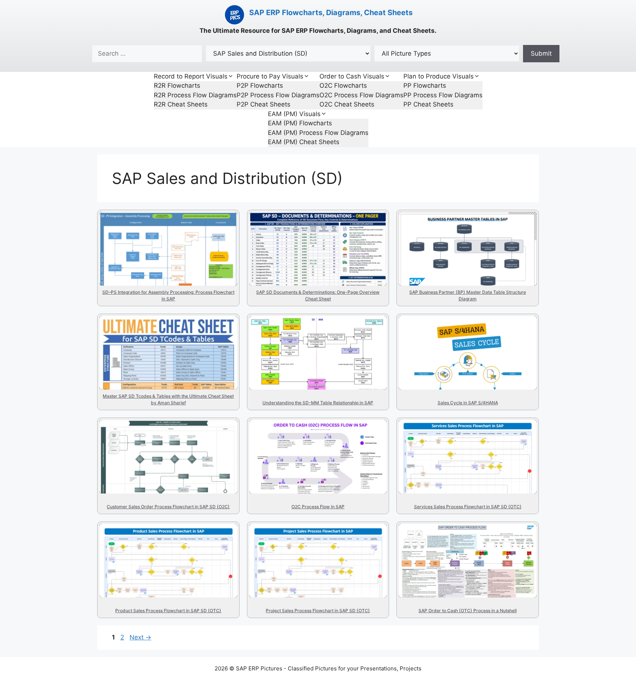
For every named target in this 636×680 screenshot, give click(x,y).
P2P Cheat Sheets (263, 104)
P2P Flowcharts (260, 85)
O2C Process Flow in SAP (311, 435)
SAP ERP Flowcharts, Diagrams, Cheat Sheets (331, 12)
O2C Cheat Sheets (346, 104)
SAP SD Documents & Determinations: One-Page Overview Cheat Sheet (314, 243)
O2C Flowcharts (343, 85)
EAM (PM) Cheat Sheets (303, 142)
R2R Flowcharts (177, 85)
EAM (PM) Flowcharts (300, 123)
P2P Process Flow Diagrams (278, 95)
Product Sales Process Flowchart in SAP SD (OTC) (167, 547)
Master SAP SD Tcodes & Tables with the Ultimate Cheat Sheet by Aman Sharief (163, 353)
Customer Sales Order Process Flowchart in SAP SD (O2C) (166, 443)
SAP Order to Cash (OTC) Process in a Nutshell (456, 547)
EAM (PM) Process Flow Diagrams (318, 132)
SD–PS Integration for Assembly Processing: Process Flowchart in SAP (165, 243)
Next (140, 637)
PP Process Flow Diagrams (443, 95)
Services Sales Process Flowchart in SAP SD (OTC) (462, 443)
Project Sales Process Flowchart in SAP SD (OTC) (314, 547)
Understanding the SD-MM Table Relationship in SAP (307, 339)
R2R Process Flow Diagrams (195, 95)
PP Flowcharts (424, 85)
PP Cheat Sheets (428, 104)
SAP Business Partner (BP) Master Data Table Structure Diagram (464, 243)
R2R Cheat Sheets (181, 104)
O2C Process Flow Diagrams (361, 95)
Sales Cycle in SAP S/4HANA (455, 331)
